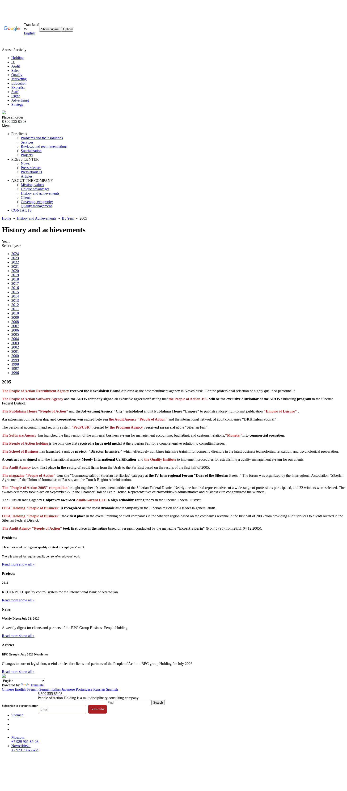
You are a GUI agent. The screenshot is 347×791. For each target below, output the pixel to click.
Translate (37, 685)
